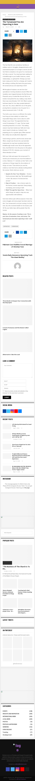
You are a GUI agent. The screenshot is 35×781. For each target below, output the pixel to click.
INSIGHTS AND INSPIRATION (9, 19)
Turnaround (15, 226)
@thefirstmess (17, 664)
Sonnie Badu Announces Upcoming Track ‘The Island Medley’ (17, 256)
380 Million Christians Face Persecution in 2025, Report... (24, 611)
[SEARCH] (30, 533)
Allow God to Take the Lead (11, 354)
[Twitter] (13, 769)
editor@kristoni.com (21, 764)
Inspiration (6, 226)
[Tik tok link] (21, 2)
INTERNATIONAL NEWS (9, 716)
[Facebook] (8, 769)
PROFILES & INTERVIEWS (10, 724)
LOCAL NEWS (6, 719)
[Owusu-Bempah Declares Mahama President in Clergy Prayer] (10, 584)
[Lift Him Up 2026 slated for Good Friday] (7, 426)
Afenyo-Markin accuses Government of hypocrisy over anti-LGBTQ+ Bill (21, 435)
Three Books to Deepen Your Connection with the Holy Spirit (17, 302)
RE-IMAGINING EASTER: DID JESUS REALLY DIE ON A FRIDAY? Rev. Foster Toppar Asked (21, 468)
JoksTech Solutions (21, 779)
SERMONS (6, 727)
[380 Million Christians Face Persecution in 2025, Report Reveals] (25, 603)
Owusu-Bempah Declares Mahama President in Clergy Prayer (8, 592)
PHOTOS (5, 721)
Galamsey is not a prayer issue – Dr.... (8, 610)
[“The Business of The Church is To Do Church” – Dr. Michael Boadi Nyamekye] (17, 555)
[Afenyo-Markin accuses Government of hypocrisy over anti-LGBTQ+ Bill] (7, 436)
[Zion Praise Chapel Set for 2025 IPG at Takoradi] (7, 446)
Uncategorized (7, 735)
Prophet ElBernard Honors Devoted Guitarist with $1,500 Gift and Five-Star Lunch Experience (21, 456)
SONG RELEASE (7, 729)
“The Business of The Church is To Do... (16, 567)
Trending (5, 732)
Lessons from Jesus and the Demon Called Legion (15, 329)
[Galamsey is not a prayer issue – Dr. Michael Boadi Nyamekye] (10, 603)
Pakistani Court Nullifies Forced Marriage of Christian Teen (17, 245)
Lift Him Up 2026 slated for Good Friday (21, 425)
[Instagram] (17, 769)
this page (27, 487)
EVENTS (5, 711)
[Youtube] (22, 769)
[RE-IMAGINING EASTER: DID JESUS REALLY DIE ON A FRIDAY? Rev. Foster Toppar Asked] (7, 468)
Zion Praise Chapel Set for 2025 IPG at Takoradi (21, 445)
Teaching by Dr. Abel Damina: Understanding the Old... (25, 592)
